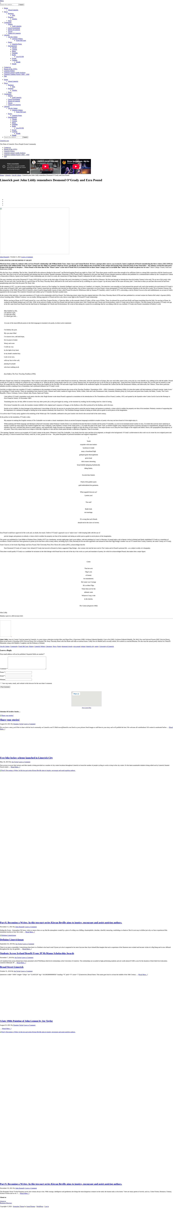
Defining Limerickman (12, 939)
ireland (83, 646)
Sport (9, 21)
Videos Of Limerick (14, 33)
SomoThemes (30, 1206)
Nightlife (15, 53)
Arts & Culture (12, 37)
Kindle (18, 62)
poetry (97, 646)
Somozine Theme (18, 1206)
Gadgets (14, 60)
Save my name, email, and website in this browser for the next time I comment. (27, 683)
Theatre (14, 47)
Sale (5, 76)
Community (8, 22)
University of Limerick (106, 646)
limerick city (90, 646)
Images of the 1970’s (10, 69)
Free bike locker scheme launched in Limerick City (26, 757)
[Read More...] (15, 767)
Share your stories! (10, 719)
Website (2, 679)
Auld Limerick (16, 26)
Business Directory (6, 1203)
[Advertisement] (34, 192)
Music (14, 51)
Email (2, 676)
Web (13, 15)
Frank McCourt (21, 40)
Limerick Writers (17, 39)
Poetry (10, 42)
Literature (49, 646)
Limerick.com (4, 141)
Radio (14, 55)
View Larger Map (86, 707)
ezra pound (76, 646)
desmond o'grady (67, 646)
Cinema (14, 49)
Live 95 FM (20, 56)
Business (11, 13)
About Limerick (13, 10)
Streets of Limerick (14, 30)
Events (14, 58)
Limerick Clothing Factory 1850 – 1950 (16, 74)
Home (6, 8)
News (6, 12)
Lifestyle (7, 35)
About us (3, 1201)
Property (10, 17)
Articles (14, 19)
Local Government (14, 28)
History (10, 24)
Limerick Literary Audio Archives (14, 72)
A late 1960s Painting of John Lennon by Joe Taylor (26, 1021)
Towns (10, 31)
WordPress (39, 1206)
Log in (47, 1206)
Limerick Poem (17, 44)
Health (14, 64)
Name (2, 672)
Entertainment (12, 46)
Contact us (7, 67)
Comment (3, 669)
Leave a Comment (27, 257)
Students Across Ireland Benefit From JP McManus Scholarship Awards (37, 953)
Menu (2, 1)
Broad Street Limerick (11, 967)
